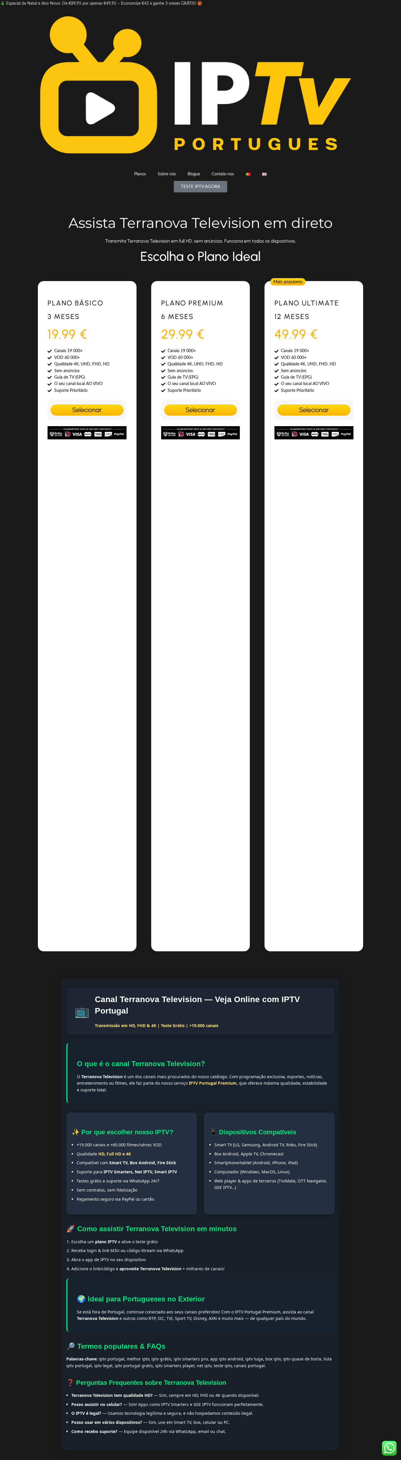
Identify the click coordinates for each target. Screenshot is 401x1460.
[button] (288, 281)
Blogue (194, 174)
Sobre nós (167, 174)
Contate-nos (223, 174)
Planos (140, 174)
